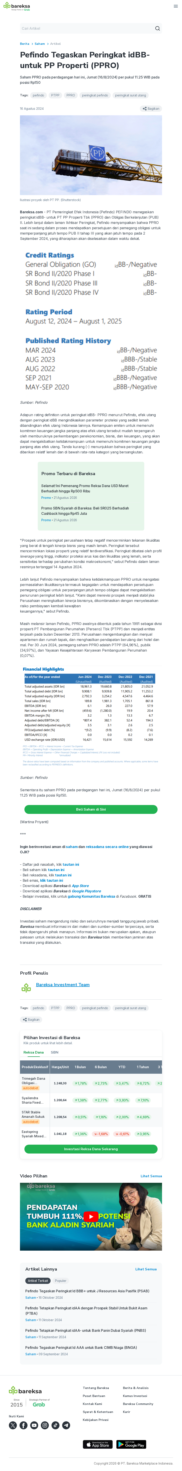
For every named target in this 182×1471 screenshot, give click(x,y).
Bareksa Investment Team (63, 985)
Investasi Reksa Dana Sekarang (91, 1149)
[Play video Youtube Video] (91, 1217)
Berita (24, 44)
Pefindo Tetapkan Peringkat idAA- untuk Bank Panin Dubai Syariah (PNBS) (85, 1330)
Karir (126, 1412)
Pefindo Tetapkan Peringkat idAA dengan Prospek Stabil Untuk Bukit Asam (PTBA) (86, 1311)
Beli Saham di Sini (91, 809)
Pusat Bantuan (94, 1396)
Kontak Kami (92, 1404)
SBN (54, 1052)
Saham (40, 44)
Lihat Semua (151, 1176)
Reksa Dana (34, 1052)
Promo (46, 497)
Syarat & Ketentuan (98, 1412)
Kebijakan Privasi (96, 1420)
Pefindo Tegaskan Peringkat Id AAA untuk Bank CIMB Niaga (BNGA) (81, 1347)
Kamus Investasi (135, 1396)
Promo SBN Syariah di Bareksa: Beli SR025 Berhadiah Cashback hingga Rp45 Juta (85, 511)
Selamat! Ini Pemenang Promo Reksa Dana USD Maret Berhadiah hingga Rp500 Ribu (85, 488)
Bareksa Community (138, 1404)
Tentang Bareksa (96, 1388)
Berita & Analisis (135, 1388)
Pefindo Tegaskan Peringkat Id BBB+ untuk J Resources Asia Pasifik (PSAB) (87, 1291)
